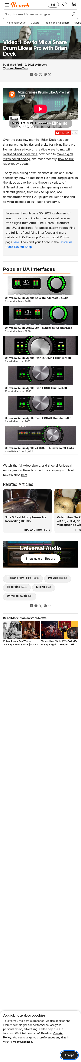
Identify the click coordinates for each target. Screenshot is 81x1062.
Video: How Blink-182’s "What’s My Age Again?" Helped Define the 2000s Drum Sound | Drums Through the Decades (59, 643)
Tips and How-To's (15, 68)
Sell (53, 4)
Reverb (42, 64)
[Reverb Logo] (20, 5)
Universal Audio (19, 595)
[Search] (73, 14)
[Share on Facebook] (36, 74)
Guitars (35, 22)
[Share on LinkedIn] (31, 74)
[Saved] (64, 4)
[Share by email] (49, 74)
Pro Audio (57, 577)
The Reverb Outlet (15, 22)
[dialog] (40, 1036)
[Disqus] (40, 699)
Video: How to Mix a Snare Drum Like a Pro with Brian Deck (35, 48)
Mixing (43, 586)
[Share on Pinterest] (45, 74)
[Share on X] (40, 74)
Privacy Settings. (21, 1041)
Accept (69, 1055)
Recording (17, 586)
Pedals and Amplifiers (57, 22)
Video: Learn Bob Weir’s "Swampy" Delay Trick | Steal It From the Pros (21, 643)
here (16, 242)
